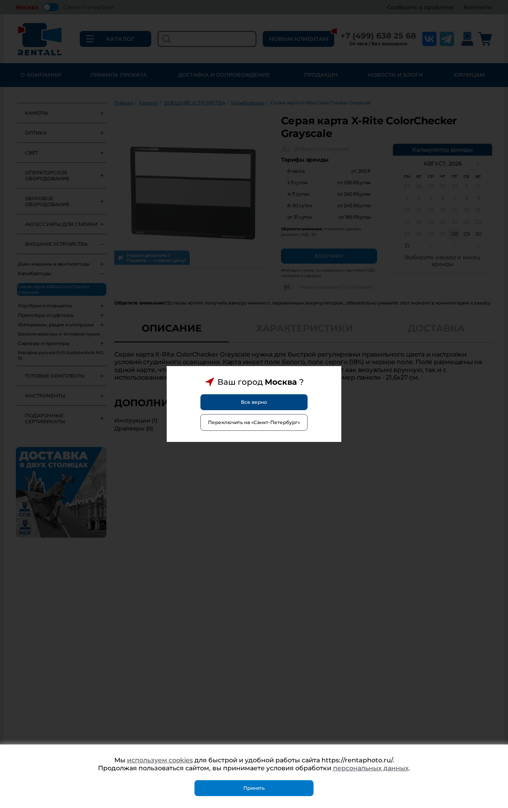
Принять (254, 788)
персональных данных (371, 768)
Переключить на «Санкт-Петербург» (254, 422)
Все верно (254, 402)
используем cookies (160, 760)
